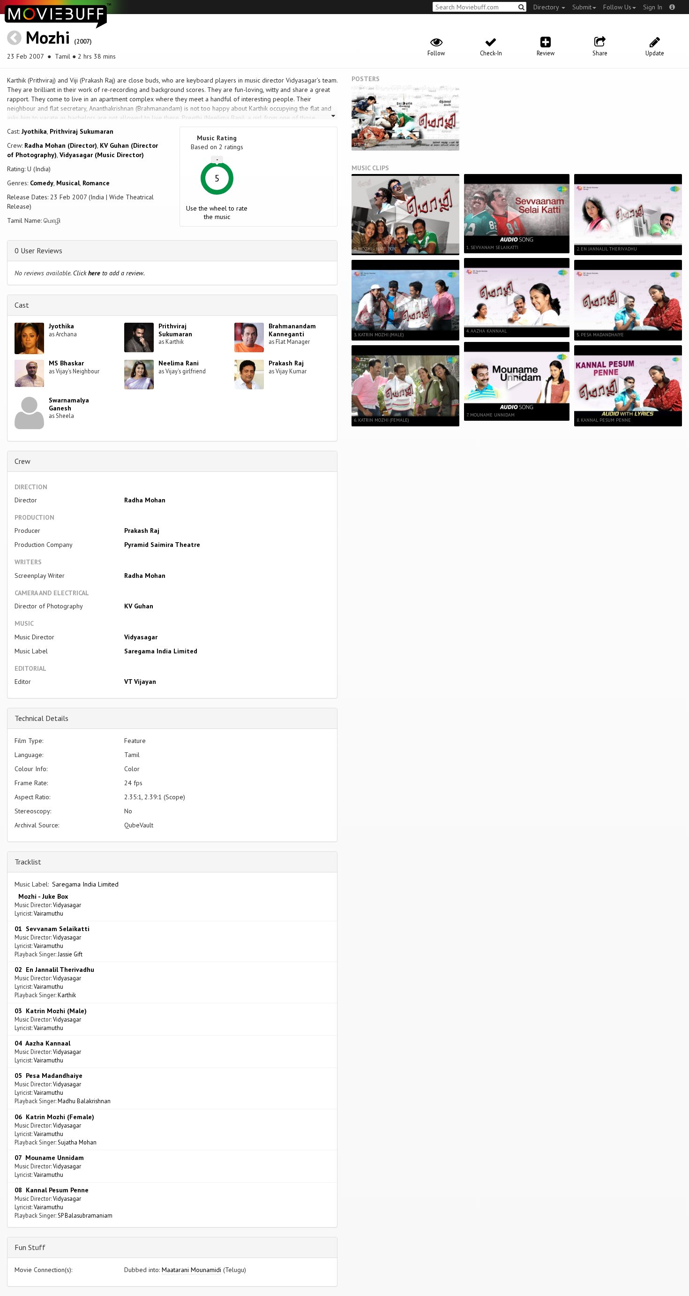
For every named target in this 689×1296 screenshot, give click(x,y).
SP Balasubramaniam (85, 1215)
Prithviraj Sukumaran (81, 131)
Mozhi (48, 37)
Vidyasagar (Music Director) (102, 155)
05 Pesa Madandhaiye (48, 1075)
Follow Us (617, 7)
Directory (547, 7)
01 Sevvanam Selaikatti (52, 929)
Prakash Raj (286, 363)
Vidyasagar (140, 637)
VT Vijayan (140, 681)
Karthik (67, 995)
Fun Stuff (30, 1247)
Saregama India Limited (160, 651)
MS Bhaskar (66, 363)
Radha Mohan (144, 500)
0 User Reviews (38, 250)
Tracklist (28, 861)
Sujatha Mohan (77, 1142)
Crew (22, 461)
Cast (22, 305)
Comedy (41, 183)
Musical (68, 183)
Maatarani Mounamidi (191, 1270)
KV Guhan (138, 606)
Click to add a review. (109, 273)
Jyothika (34, 131)
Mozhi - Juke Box (41, 896)
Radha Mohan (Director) (60, 145)
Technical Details (41, 718)
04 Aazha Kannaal (42, 1043)
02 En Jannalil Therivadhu (54, 969)
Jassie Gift (70, 954)
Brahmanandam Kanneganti (292, 330)
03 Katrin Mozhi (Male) (51, 1011)
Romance (96, 183)
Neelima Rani (178, 363)
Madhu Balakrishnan (84, 1101)
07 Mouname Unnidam (49, 1157)
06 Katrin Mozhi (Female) (54, 1117)
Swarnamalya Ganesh (69, 404)
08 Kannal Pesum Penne (52, 1190)
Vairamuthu (48, 913)
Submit (582, 7)
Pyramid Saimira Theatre (162, 544)
